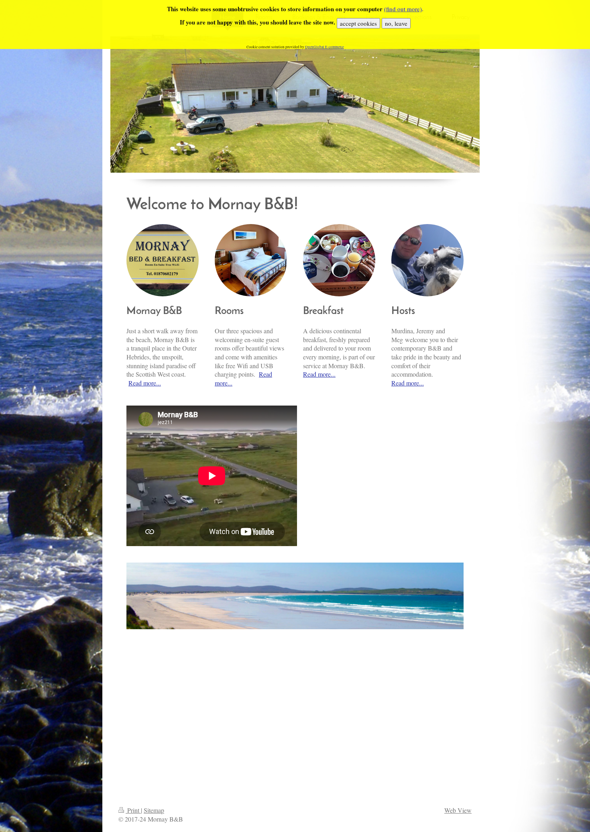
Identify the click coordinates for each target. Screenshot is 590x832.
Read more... (144, 383)
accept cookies (358, 23)
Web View (458, 810)
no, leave (396, 23)
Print (133, 810)
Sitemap (154, 810)
